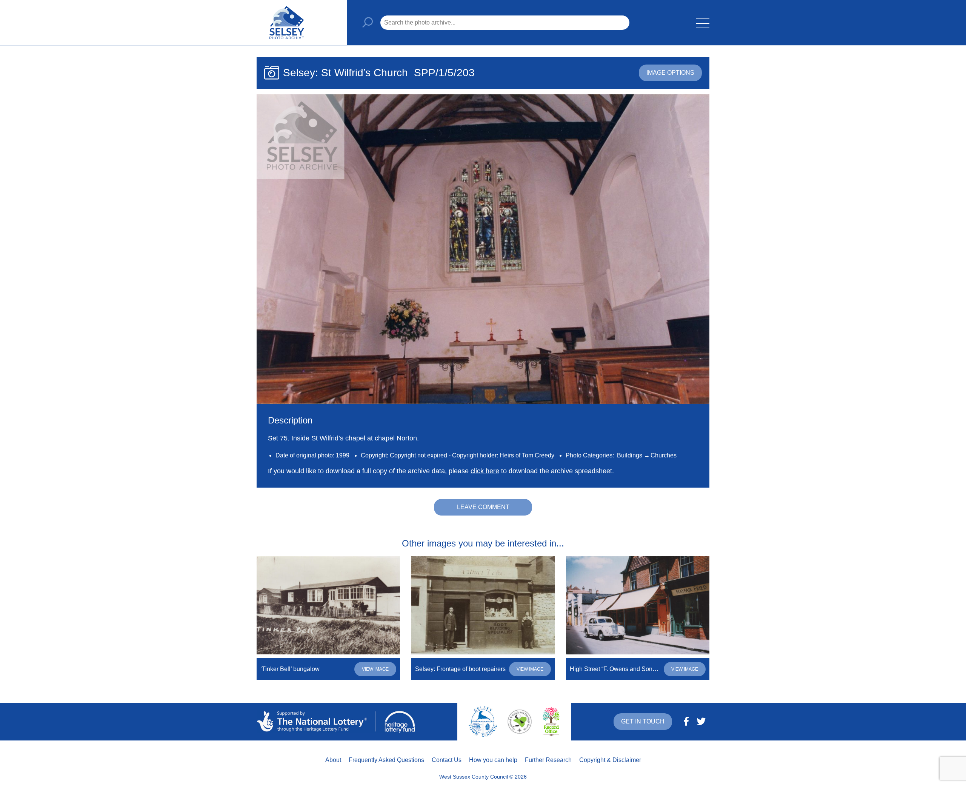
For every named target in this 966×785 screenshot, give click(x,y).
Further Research (548, 760)
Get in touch (643, 721)
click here (485, 471)
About (333, 760)
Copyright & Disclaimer (610, 760)
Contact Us (446, 760)
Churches (664, 455)
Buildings (629, 455)
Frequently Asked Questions (386, 760)
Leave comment (483, 507)
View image (375, 669)
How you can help (493, 760)
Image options (670, 72)
